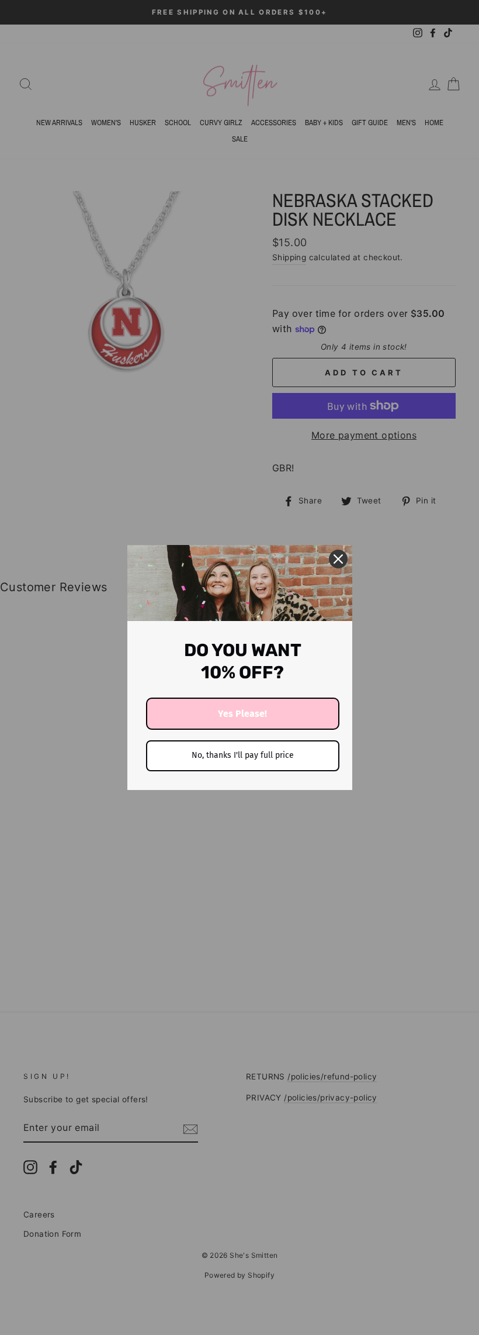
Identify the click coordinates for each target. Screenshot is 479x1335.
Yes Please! (242, 713)
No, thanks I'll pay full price (243, 755)
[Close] (338, 559)
